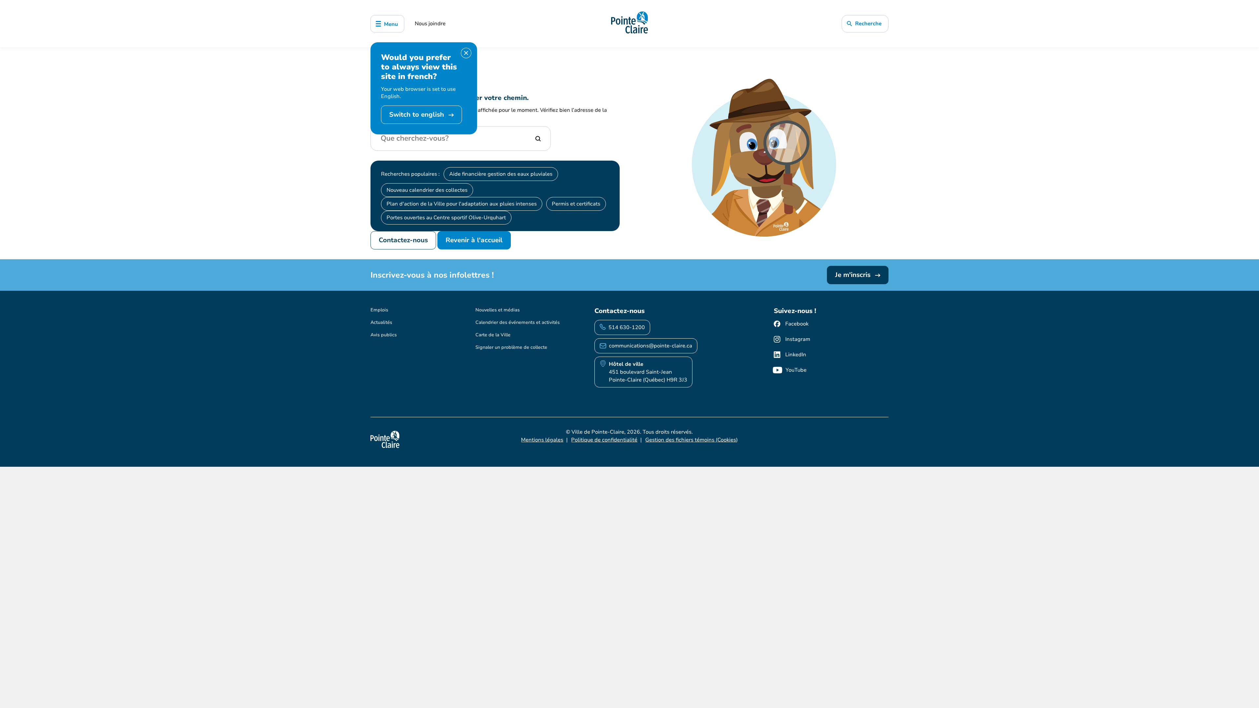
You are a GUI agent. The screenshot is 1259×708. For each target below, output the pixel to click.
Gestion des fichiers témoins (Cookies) (691, 439)
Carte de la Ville (492, 335)
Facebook (797, 323)
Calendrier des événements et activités (517, 322)
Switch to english (417, 114)
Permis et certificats (576, 203)
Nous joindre (430, 23)
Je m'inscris (853, 274)
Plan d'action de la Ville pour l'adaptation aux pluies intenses (462, 203)
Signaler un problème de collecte (511, 347)
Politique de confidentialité (604, 439)
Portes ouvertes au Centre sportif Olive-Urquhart (446, 217)
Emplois (379, 310)
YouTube (796, 370)
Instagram (797, 339)
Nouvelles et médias (497, 310)
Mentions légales (542, 439)
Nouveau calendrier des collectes (427, 190)
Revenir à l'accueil (474, 240)
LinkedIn (795, 354)
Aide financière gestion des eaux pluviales (500, 174)
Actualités (381, 322)
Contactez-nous (403, 240)
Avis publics (383, 335)
